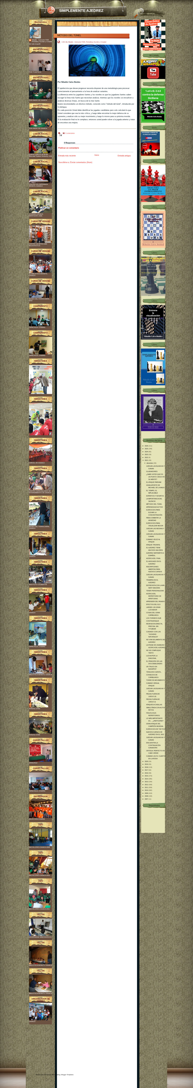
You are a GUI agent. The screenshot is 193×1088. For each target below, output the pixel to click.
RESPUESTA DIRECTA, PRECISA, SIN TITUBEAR (154, 626)
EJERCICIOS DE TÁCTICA (155, 729)
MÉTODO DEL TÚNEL (69, 35)
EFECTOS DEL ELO (153, 604)
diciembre (150, 463)
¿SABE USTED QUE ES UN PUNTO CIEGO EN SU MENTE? (155, 476)
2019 (146, 764)
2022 (146, 457)
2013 (146, 781)
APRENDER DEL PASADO (155, 601)
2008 (146, 796)
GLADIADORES (151, 471)
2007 (146, 799)
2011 (146, 787)
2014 (146, 779)
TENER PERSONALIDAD (155, 591)
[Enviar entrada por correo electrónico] (60, 135)
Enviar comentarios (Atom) (81, 162)
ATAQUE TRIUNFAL (153, 545)
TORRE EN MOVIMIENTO (155, 680)
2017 (146, 770)
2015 (146, 776)
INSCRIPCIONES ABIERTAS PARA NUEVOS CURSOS (154, 569)
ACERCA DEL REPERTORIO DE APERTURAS (153, 596)
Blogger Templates (67, 1074)
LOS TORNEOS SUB (153, 618)
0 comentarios (70, 133)
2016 (146, 773)
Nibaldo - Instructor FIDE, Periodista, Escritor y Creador (42, 40)
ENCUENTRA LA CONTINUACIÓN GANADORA (153, 745)
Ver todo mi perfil (34, 44)
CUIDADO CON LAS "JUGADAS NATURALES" (153, 634)
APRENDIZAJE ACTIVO (154, 507)
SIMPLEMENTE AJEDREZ (81, 10)
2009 (146, 793)
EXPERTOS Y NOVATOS (155, 496)
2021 (146, 460)
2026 (146, 446)
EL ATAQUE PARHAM (153, 482)
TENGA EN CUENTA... (154, 672)
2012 (146, 784)
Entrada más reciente (67, 156)
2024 (146, 451)
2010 (146, 790)
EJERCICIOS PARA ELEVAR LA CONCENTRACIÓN (154, 512)
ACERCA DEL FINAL (153, 558)
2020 (146, 761)
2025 (146, 449)
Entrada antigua (124, 156)
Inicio (97, 155)
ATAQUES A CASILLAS (154, 704)
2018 (146, 767)
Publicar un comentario (68, 148)
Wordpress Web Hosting (52, 1074)
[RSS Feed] (51, 10)
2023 (146, 454)
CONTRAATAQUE (152, 621)
